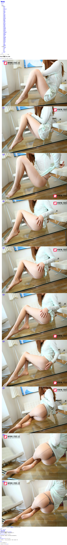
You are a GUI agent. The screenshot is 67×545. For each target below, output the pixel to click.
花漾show (4, 39)
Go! (8, 54)
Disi (3, 49)
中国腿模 (4, 47)
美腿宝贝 (4, 28)
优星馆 (4, 22)
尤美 (4, 43)
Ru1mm (4, 51)
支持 (1, 530)
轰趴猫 (4, 41)
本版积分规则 (2, 532)
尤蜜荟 (4, 35)
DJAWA (4, 9)
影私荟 (4, 26)
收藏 (4, 530)
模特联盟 (4, 37)
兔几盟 (4, 17)
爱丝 (4, 13)
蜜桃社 (4, 24)
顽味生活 (4, 23)
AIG (4, 7)
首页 (2, 5)
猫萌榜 (4, 38)
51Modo (4, 21)
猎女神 (4, 42)
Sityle (4, 52)
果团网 (4, 6)
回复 (1, 541)
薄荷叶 (4, 33)
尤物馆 (4, 25)
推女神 (4, 16)
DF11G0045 (1, 534)
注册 (1, 3)
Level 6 (4, 538)
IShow (4, 48)
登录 (3, 3)
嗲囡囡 (4, 20)
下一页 (1, 528)
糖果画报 (4, 34)
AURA (4, 8)
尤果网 (4, 12)
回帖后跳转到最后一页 (11, 532)
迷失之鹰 (1, 538)
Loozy (4, 10)
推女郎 (4, 11)
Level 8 (4, 534)
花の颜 (4, 29)
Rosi (4, 50)
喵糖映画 (4, 45)
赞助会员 (12, 527)
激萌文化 (4, 30)
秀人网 (4, 14)
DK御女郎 (4, 32)
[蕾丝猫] (2, 1)
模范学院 (4, 18)
